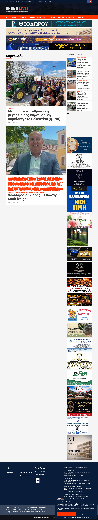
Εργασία (56, 180)
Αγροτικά (31, 177)
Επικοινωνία (23, 479)
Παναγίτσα (26, 509)
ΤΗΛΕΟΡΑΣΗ (57, 190)
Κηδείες (15, 184)
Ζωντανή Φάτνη (11, 182)
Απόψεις (51, 177)
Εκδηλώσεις (15, 180)
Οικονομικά (61, 17)
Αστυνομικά (56, 177)
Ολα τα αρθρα (47, 1)
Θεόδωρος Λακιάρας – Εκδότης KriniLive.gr (32, 197)
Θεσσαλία (40, 182)
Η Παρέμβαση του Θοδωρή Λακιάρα (23, 182)
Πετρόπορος (40, 509)
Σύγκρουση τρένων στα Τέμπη (28, 190)
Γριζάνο (26, 507)
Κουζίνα (41, 184)
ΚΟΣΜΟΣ (32, 184)
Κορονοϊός (26, 184)
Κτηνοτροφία (47, 184)
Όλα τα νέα (15, 17)
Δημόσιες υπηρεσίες (41, 179)
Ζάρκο (28, 511)
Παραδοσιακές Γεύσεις (37, 185)
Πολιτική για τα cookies (69, 517)
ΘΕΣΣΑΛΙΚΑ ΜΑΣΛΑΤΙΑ (49, 182)
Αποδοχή (66, 514)
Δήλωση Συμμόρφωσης (26, 472)
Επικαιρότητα (83, 57)
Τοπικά (9, 192)
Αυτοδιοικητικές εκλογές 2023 (14, 179)
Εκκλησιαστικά (23, 180)
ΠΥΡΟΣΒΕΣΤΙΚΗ (35, 189)
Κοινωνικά (32, 17)
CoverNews (53, 517)
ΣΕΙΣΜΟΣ (61, 189)
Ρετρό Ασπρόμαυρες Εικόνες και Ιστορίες (49, 189)
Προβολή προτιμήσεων (86, 514)
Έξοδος (45, 180)
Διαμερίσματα (81, 17)
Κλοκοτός (42, 511)
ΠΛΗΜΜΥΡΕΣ (50, 187)
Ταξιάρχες (22, 511)
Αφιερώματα (25, 179)
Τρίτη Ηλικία (25, 192)
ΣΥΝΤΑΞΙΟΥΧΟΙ (38, 190)
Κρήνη (7, 507)
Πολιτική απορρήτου (78, 517)
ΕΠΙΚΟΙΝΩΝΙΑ (16, 1)
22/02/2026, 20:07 (14, 122)
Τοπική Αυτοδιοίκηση (16, 192)
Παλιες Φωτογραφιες (26, 1)
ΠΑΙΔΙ (26, 185)
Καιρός (60, 182)
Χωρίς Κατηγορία (39, 192)
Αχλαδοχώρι (33, 507)
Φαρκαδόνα (14, 507)
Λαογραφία (53, 184)
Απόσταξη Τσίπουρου (43, 177)
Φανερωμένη (34, 511)
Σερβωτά (15, 511)
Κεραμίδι (15, 509)
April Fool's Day (11, 177)
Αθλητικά (45, 17)
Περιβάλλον (38, 187)
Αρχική (8, 17)
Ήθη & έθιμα (34, 182)
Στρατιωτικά (17, 190)
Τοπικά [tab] (79, 54)
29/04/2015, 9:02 (13, 202)
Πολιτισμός (23, 17)
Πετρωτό (33, 509)
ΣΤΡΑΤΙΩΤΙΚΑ (11, 190)
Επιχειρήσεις (51, 180)
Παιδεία (39, 17)
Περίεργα (44, 187)
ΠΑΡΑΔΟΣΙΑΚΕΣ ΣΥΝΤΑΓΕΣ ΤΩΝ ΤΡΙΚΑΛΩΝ (52, 185)
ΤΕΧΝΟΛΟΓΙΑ (50, 190)
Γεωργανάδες (42, 507)
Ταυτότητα (86, 517)
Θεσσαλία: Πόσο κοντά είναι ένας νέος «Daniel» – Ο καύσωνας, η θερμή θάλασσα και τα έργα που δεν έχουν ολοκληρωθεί (84, 85)
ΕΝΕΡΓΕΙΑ (41, 180)
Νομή (20, 509)
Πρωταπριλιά (28, 189)
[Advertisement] (79, 126)
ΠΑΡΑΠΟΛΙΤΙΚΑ (31, 187)
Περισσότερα (70, 17)
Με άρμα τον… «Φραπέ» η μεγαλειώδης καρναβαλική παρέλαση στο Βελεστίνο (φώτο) (34, 115)
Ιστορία (56, 182)
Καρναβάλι (10, 108)
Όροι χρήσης (10, 476)
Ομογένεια (16, 185)
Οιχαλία (20, 507)
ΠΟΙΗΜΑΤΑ (56, 187)
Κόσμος (37, 184)
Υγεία (30, 192)
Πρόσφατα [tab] (71, 54)
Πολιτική (52, 17)
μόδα (58, 184)
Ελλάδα (35, 180)
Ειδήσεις (10, 180)
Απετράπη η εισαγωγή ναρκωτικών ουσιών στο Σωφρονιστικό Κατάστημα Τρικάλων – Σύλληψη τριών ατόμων (84, 75)
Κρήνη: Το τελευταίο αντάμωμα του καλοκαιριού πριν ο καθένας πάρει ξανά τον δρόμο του (83, 107)
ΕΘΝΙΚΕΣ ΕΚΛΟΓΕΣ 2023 (57, 179)
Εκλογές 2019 (30, 180)
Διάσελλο (8, 509)
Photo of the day (37, 1)
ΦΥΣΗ (33, 192)
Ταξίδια (44, 190)
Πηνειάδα (8, 511)
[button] (91, 17)
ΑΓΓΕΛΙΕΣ (26, 177)
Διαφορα (49, 179)
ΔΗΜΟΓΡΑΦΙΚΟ (32, 179)
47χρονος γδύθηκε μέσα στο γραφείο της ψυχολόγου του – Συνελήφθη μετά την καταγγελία (83, 96)
